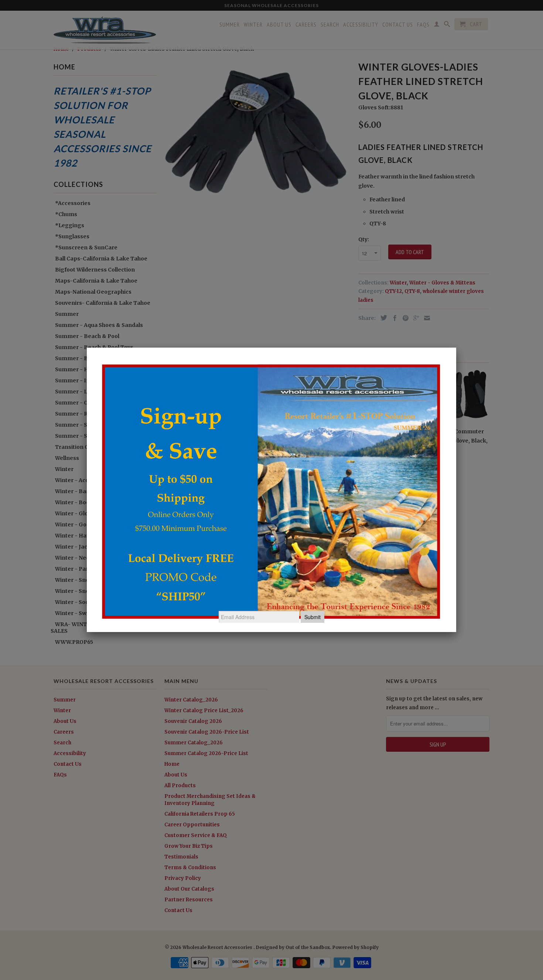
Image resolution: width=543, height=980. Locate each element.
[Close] (456, 347)
